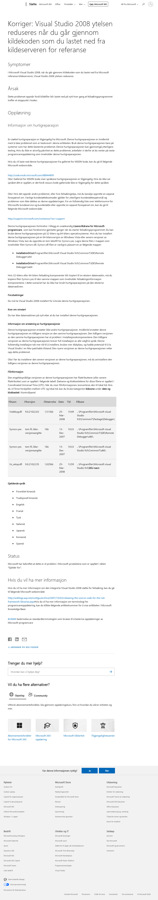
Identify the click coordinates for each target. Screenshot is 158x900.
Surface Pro (8, 787)
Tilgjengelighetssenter (103, 735)
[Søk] (110, 672)
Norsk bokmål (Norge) (16, 879)
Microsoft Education (114, 787)
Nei (107, 770)
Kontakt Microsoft (71, 894)
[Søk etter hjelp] (143, 3)
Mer (81, 4)
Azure (6, 846)
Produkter (68, 4)
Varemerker (113, 894)
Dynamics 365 (9, 850)
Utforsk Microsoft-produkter (14, 811)
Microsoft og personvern (116, 846)
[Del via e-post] (23, 639)
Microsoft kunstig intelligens (14, 836)
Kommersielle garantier (64, 816)
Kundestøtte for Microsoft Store (67, 797)
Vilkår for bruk (99, 894)
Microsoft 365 (45, 4)
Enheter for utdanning (115, 792)
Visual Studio (60, 870)
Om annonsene (127, 894)
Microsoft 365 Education (116, 802)
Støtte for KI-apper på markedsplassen (69, 846)
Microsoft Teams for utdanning (118, 797)
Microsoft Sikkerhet (74, 735)
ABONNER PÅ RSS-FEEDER (24, 647)
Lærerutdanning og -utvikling (117, 811)
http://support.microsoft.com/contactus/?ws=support (36, 218)
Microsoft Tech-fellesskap (64, 850)
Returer (58, 802)
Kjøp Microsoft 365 (98, 4)
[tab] (17, 695)
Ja (90, 770)
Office (57, 4)
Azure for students (113, 821)
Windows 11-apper (11, 816)
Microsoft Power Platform (64, 860)
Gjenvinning (59, 811)
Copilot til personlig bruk (13, 802)
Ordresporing (60, 806)
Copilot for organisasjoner (13, 797)
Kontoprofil (59, 787)
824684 (12, 619)
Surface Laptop (9, 792)
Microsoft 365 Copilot (12, 860)
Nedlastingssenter (62, 792)
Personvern (86, 894)
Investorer (110, 850)
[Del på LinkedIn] (15, 639)
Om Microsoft (112, 841)
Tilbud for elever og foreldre (117, 816)
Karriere (110, 836)
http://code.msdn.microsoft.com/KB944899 (31, 175)
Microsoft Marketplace (63, 855)
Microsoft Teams (10, 865)
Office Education (113, 806)
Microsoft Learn (61, 841)
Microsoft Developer (62, 836)
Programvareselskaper (63, 865)
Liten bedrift (8, 870)
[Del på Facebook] (10, 639)
